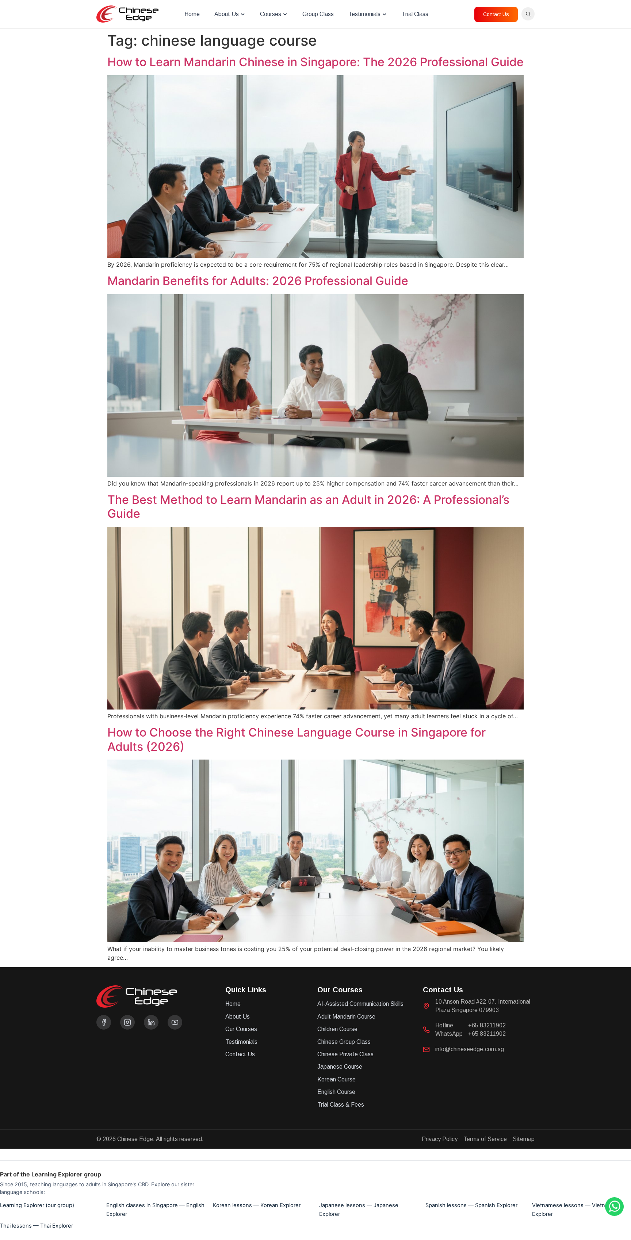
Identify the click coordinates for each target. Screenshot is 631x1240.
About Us (226, 14)
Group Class (318, 14)
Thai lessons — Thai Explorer (36, 1225)
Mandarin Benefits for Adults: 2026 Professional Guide (257, 281)
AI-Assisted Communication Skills (360, 1004)
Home (192, 14)
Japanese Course (339, 1067)
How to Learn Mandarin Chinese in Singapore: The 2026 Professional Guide (315, 62)
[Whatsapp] (614, 1213)
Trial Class (415, 14)
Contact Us (240, 1054)
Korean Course (336, 1079)
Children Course (337, 1029)
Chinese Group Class (344, 1042)
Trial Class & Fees (340, 1105)
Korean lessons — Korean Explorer (257, 1205)
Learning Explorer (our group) (37, 1205)
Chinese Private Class (345, 1054)
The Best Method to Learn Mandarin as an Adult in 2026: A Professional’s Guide (308, 506)
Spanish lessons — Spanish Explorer (471, 1205)
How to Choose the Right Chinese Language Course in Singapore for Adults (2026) (296, 739)
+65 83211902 (487, 1025)
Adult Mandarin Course (346, 1016)
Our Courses (241, 1029)
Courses (270, 14)
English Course (336, 1092)
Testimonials (364, 14)
